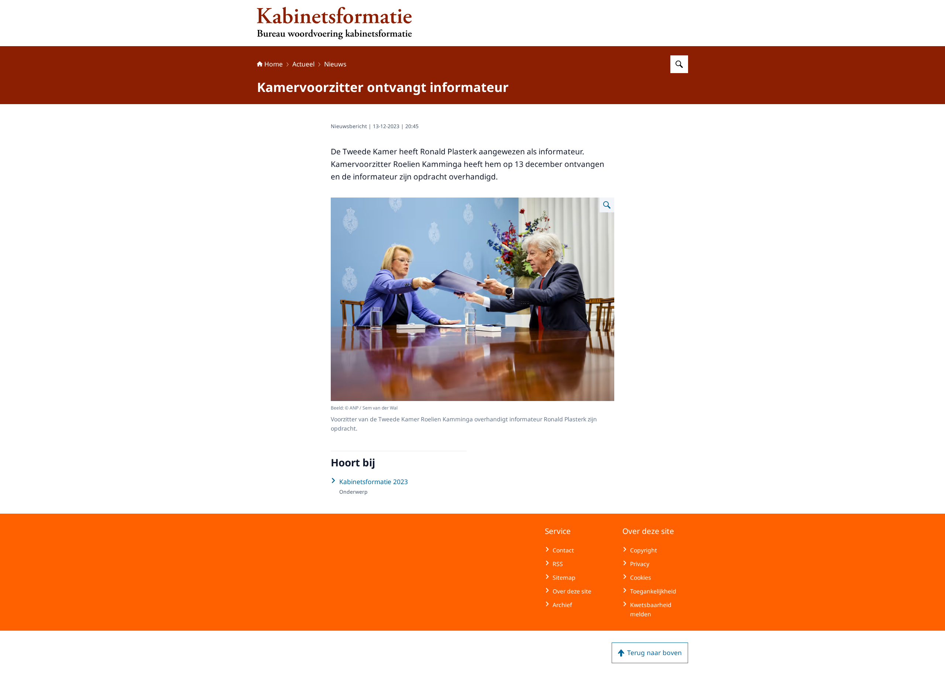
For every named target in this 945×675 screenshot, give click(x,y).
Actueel (303, 63)
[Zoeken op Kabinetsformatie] (679, 64)
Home (273, 63)
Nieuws (335, 63)
